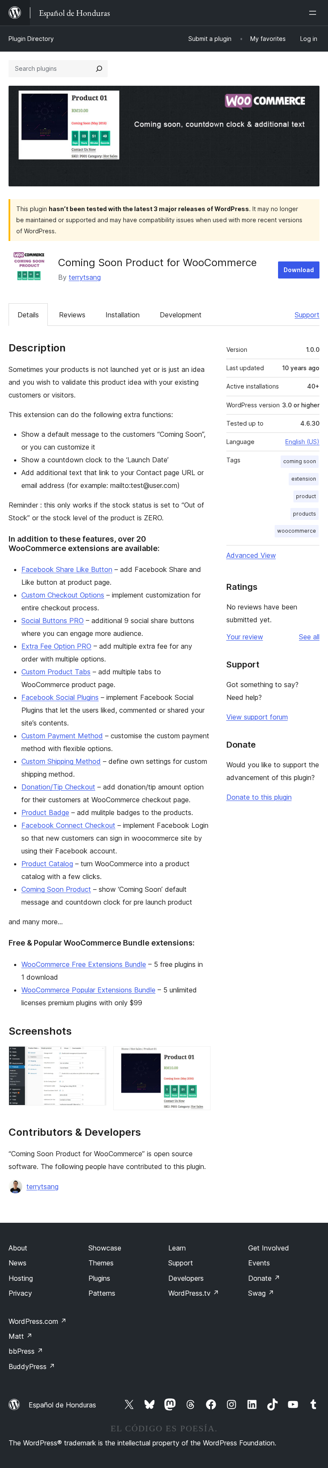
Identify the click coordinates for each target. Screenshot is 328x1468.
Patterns (101, 1293)
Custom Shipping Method (61, 761)
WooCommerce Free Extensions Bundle (83, 964)
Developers (186, 1278)
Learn (177, 1248)
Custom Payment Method (62, 735)
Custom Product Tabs (56, 671)
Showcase (104, 1248)
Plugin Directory (31, 38)
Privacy (20, 1293)
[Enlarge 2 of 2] (199, 1057)
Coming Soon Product (56, 889)
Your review (244, 636)
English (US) (302, 441)
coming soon (299, 461)
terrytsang (85, 277)
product (306, 496)
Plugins (99, 1278)
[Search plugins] (99, 68)
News (17, 1263)
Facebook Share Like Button (66, 569)
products (304, 514)
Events (259, 1263)
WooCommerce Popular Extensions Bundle (88, 990)
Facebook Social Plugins (60, 697)
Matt (20, 1336)
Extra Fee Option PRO (56, 646)
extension (303, 479)
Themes (101, 1263)
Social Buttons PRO (52, 620)
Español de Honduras (62, 1405)
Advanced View (251, 555)
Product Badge (45, 812)
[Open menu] (314, 13)
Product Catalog (47, 863)
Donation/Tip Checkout (58, 787)
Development (181, 314)
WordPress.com (38, 1321)
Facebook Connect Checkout (68, 825)
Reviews (72, 314)
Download (299, 269)
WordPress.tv (193, 1293)
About (18, 1248)
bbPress (26, 1351)
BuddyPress (32, 1366)
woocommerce (296, 531)
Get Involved (268, 1248)
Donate (264, 1278)
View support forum (257, 717)
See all (309, 636)
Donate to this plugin (259, 797)
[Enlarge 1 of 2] (95, 1057)
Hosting (21, 1278)
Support (307, 314)
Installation (122, 314)
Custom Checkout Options (62, 595)
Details (28, 314)
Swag (261, 1293)
